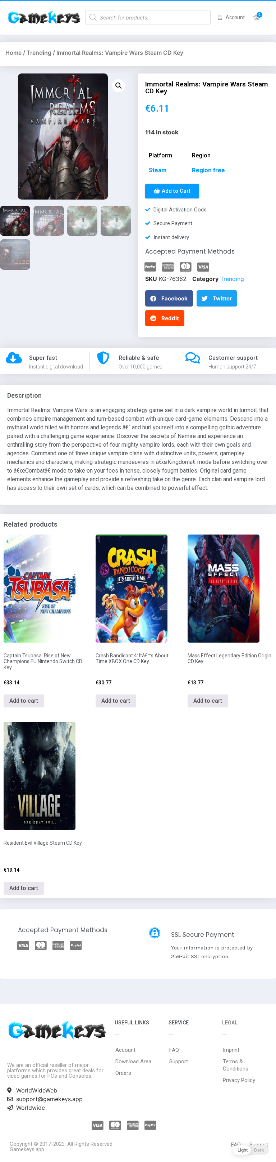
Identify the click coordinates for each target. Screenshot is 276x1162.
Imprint (231, 1050)
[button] (172, 191)
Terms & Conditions (235, 1065)
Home (13, 52)
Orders (123, 1073)
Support (178, 1061)
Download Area (133, 1061)
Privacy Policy (239, 1080)
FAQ (174, 1050)
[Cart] (256, 18)
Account (125, 1050)
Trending (39, 52)
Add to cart (23, 700)
